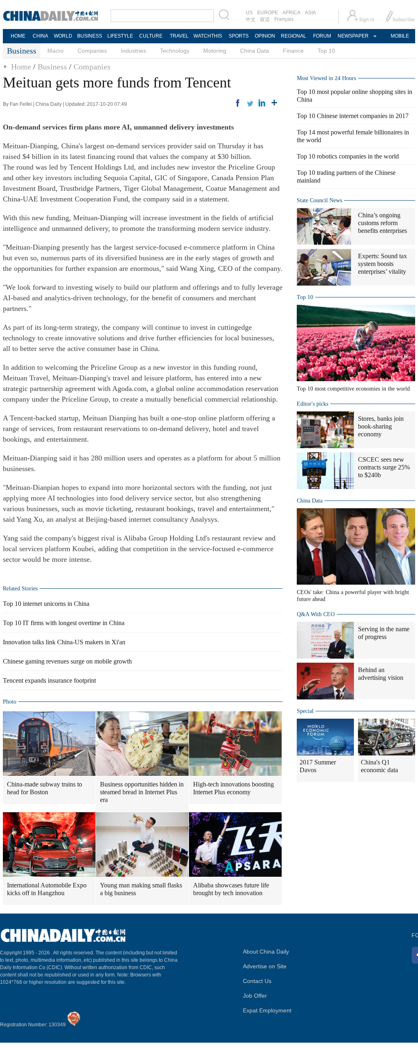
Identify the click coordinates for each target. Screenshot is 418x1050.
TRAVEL (179, 36)
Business (52, 66)
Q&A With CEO (316, 614)
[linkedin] (262, 103)
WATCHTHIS (207, 36)
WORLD (63, 36)
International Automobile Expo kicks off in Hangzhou (47, 889)
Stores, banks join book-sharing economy (381, 426)
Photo (9, 702)
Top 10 (326, 50)
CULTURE (150, 36)
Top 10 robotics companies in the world (348, 156)
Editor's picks (312, 404)
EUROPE (267, 13)
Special (305, 711)
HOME (18, 36)
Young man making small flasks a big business (141, 889)
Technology (174, 50)
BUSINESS (89, 36)
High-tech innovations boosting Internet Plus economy (233, 788)
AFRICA (291, 13)
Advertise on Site (265, 966)
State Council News (319, 200)
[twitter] (250, 103)
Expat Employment (267, 1010)
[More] (274, 103)
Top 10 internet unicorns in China (46, 603)
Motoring (214, 50)
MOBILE (400, 36)
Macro (55, 50)
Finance (293, 50)
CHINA (40, 36)
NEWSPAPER (353, 36)
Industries (133, 50)
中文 (251, 19)
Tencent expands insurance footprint (49, 680)
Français (283, 19)
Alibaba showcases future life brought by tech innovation (231, 889)
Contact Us (257, 981)
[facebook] (237, 103)
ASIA (310, 13)
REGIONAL (293, 36)
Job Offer (255, 995)
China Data (254, 50)
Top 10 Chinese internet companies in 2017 (353, 115)
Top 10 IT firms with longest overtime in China (64, 622)
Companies (92, 50)
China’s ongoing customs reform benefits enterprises (382, 223)
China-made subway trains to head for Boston (44, 788)
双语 (265, 19)
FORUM (322, 36)
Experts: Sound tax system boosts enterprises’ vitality (382, 263)
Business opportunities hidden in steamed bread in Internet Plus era (142, 792)
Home (21, 66)
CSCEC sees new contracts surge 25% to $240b (384, 467)
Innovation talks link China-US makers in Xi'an (64, 642)
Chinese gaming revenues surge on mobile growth (67, 661)
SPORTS (239, 36)
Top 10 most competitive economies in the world (353, 389)
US (249, 13)
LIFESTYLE (120, 36)
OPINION (265, 36)
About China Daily (266, 951)
